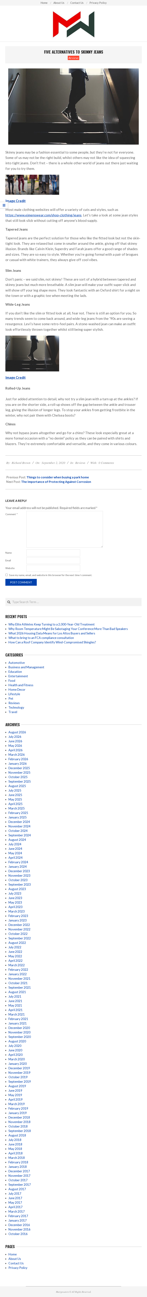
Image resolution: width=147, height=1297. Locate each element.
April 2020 (15, 1055)
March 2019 (16, 1104)
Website (10, 568)
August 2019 (17, 1086)
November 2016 (19, 1229)
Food (11, 680)
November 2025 (19, 772)
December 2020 (19, 1028)
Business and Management (26, 667)
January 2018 (17, 1167)
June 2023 (15, 898)
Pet (10, 698)
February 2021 (18, 1019)
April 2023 (15, 907)
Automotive (16, 663)
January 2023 (17, 920)
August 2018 (17, 1135)
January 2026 (17, 763)
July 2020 (14, 1046)
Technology (16, 707)
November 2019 (19, 1072)
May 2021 (15, 1005)
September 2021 (19, 987)
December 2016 (19, 1225)
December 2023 (19, 871)
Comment (11, 514)
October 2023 (18, 880)
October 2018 (18, 1126)
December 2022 (19, 925)
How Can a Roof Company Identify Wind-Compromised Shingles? (52, 642)
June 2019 (15, 1090)
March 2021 (16, 1014)
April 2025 (15, 804)
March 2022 (16, 965)
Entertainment (18, 676)
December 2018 (19, 1117)
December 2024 (19, 822)
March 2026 (16, 754)
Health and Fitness (20, 685)
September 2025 (19, 781)
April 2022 (15, 960)
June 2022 (15, 952)
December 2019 (19, 1068)
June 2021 (15, 1001)
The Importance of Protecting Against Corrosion (56, 482)
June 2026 (15, 741)
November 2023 (19, 875)
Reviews (73, 58)
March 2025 (16, 808)
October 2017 (18, 1180)
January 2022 (17, 974)
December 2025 (19, 768)
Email (8, 560)
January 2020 (17, 1064)
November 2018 (19, 1122)
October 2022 (18, 934)
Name (8, 552)
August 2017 (17, 1189)
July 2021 (14, 996)
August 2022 (17, 943)
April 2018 (15, 1153)
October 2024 (18, 831)
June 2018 (15, 1144)
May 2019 (15, 1095)
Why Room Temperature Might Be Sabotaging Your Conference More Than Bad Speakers (68, 629)
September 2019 (19, 1081)
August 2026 (17, 732)
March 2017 (16, 1211)
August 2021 (17, 992)
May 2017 (15, 1202)
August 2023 (17, 889)
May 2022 (15, 956)
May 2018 (15, 1149)
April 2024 (15, 857)
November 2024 (19, 826)
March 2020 (16, 1059)
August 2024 (17, 840)
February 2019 (18, 1108)
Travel (12, 712)
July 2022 (14, 947)
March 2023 (16, 911)
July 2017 (14, 1193)
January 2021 (17, 1023)
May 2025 (15, 799)
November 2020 (19, 1032)
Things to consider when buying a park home (58, 477)
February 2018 (18, 1162)
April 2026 (15, 750)
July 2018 (14, 1140)
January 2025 (17, 817)
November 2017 (19, 1175)
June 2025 (15, 795)
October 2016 (18, 1234)
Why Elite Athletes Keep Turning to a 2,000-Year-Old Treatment (51, 624)
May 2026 (15, 745)
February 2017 (18, 1216)
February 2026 (18, 759)
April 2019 (15, 1099)
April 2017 (15, 1207)
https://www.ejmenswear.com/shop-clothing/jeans (43, 215)
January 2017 (17, 1220)
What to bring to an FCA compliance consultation (41, 638)
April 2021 (15, 1010)
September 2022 (19, 938)
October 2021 (18, 983)
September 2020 (19, 1037)
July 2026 (14, 737)
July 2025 (14, 790)
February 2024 (18, 862)
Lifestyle (14, 694)
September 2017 (19, 1184)
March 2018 (16, 1158)
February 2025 (18, 813)
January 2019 (17, 1113)
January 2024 (17, 866)
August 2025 (17, 786)
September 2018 (19, 1131)
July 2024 (14, 844)
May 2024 (15, 853)
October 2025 (18, 777)
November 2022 (19, 929)
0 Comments (106, 463)
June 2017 (15, 1198)
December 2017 (19, 1171)
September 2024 (19, 835)
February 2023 (18, 916)
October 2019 (18, 1077)
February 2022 (18, 969)
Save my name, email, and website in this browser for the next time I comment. (50, 575)
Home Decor (16, 689)
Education (15, 671)
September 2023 (19, 884)
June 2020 (15, 1050)
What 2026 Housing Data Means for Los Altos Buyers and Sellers (51, 633)
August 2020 (17, 1041)
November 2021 (19, 978)
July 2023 (14, 893)
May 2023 (15, 902)
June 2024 (15, 849)
